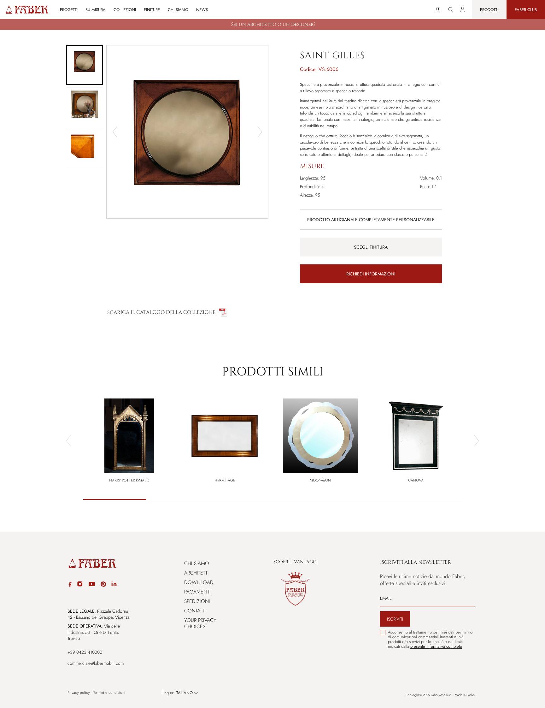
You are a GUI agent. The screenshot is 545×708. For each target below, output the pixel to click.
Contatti (195, 610)
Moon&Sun (320, 480)
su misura (95, 10)
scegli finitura (371, 247)
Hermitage (224, 480)
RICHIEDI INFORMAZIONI (370, 274)
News (202, 10)
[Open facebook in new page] (70, 585)
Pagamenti (197, 591)
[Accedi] (462, 9)
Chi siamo (178, 10)
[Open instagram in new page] (79, 585)
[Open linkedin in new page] (114, 585)
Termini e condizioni (109, 692)
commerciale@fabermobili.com (95, 663)
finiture (152, 10)
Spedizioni (197, 601)
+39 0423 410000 (84, 652)
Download (199, 582)
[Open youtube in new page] (91, 585)
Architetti (196, 572)
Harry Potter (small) (129, 480)
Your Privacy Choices (200, 623)
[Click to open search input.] (450, 9)
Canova (416, 480)
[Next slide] (259, 132)
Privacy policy (78, 692)
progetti (69, 10)
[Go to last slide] (114, 132)
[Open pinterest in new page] (103, 585)
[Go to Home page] (27, 9)
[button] (84, 65)
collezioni (125, 10)
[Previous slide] (68, 441)
